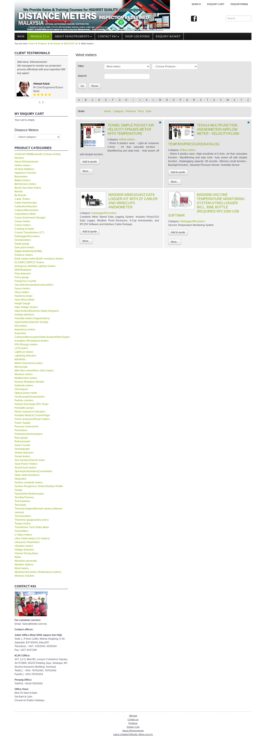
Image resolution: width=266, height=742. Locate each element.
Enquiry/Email (239, 4)
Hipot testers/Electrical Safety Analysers (37, 310)
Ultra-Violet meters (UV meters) (32, 538)
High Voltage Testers (26, 307)
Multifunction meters (26, 378)
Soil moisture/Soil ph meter (30, 460)
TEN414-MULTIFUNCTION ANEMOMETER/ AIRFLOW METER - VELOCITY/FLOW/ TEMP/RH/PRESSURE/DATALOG (203, 135)
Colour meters (23, 225)
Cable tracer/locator (26, 202)
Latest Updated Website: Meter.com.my (133, 734)
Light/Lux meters (24, 351)
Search (196, 4)
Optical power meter (26, 393)
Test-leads (20, 504)
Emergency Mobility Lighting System (35, 266)
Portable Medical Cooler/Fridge (32, 415)
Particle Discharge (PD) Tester (32, 404)
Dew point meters (24, 247)
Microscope (21, 366)
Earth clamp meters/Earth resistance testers (39, 258)
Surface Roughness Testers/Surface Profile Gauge (39, 488)
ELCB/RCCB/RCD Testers (29, 262)
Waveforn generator (26, 560)
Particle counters (24, 400)
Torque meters (23, 523)
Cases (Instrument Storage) (30, 217)
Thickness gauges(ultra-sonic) (32, 519)
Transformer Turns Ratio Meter (32, 527)
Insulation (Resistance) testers (32, 340)
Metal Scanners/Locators (29, 363)
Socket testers (22, 456)
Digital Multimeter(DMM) (28, 251)
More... (86, 171)
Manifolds (20, 359)
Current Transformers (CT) (29, 232)
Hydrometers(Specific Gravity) (31, 322)
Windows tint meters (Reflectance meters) (38, 572)
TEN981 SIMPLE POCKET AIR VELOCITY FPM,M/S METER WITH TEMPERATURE (130, 129)
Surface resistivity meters (29, 482)
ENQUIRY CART (215, 4)
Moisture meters (24, 374)
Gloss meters (22, 292)
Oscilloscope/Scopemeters (30, 396)
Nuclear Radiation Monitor (29, 381)
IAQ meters (21, 325)
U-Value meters (23, 534)
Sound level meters (25, 467)
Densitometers (23, 240)
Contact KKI (107, 36)
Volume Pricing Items (26, 553)
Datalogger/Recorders (27, 236)
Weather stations (24, 564)
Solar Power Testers (26, 463)
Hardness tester (23, 296)
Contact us (133, 719)
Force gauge (22, 277)
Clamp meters (22, 221)
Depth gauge (22, 243)
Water (18, 557)
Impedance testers (25, 329)
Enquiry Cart (133, 727)
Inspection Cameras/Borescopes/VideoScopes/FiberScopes (41, 335)
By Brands (55, 43)
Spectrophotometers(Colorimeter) (33, 471)
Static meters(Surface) (27, 475)
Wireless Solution (24, 575)
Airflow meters (23, 165)
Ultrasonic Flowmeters (27, 542)
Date (148, 111)
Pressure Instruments (26, 426)
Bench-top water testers (28, 187)
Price (141, 111)
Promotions (21, 430)
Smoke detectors (24, 452)
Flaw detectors (23, 273)
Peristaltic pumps (24, 407)
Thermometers (23, 516)
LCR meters (21, 348)
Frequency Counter (25, 281)
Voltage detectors (24, 549)
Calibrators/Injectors (26, 206)
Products (38, 36)
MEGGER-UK (71, 43)
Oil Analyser (21, 389)
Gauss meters (22, 288)
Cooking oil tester (24, 228)
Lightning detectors (25, 355)
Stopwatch (20, 478)
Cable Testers (22, 199)
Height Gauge (22, 303)
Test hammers (22, 501)
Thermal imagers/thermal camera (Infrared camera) (38, 510)
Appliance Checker (25, 172)
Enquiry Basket (168, 36)
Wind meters (22, 568)
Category (118, 111)
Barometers (21, 176)
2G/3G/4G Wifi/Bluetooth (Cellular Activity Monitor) (38, 156)
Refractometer (23, 441)
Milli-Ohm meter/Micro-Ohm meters (34, 370)
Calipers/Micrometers (27, 210)
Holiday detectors (24, 314)
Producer (131, 111)
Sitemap (133, 715)
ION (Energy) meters (26, 344)
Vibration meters (24, 545)
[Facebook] (194, 19)
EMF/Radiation (23, 269)
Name (107, 111)
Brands (19, 191)
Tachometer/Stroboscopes (29, 493)
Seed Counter (22, 445)
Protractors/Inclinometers (29, 434)
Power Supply (22, 422)
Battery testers (23, 180)
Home (32, 43)
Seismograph (22, 448)
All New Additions (24, 169)
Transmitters (21, 531)
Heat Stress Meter (25, 299)
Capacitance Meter (25, 213)
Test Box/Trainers (24, 497)
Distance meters (24, 254)
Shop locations (137, 36)
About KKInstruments (72, 36)
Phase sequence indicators (30, 411)
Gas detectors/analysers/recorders (34, 284)
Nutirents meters (24, 385)
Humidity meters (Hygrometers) (32, 318)
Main (21, 36)
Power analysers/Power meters (32, 419)
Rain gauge (21, 437)
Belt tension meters (25, 184)
